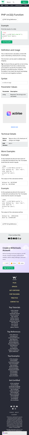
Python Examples (13, 366)
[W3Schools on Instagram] (18, 239)
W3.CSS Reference (13, 342)
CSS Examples (13, 360)
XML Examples (13, 374)
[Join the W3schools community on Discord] (14, 239)
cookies (10, 427)
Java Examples (14, 372)
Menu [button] (8, 2)
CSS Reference (14, 336)
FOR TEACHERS (14, 294)
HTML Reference (13, 334)
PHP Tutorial (14, 322)
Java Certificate (14, 395)
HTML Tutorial (14, 310)
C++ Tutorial (14, 325)
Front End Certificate (14, 388)
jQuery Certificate (14, 394)
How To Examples (13, 363)
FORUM (12, 412)
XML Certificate (14, 400)
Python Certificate (14, 391)
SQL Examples (13, 365)
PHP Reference (14, 345)
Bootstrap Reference (13, 344)
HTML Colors (13, 347)
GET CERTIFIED (14, 290)
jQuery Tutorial (14, 327)
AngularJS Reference (13, 350)
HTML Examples (14, 359)
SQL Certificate (14, 389)
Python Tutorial (14, 318)
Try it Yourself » (7, 42)
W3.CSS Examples (13, 368)
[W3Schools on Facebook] (16, 239)
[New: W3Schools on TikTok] (20, 239)
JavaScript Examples (13, 362)
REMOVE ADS (14, 127)
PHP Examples (13, 371)
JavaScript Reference (13, 338)
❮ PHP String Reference (9, 19)
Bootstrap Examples (13, 369)
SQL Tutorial (14, 316)
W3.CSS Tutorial (14, 319)
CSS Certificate (14, 385)
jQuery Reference (13, 351)
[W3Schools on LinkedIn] (11, 239)
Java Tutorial (14, 324)
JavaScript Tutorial (15, 313)
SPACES (14, 286)
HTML (6, 5)
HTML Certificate (14, 383)
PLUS (14, 283)
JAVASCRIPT (18, 5)
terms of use (19, 426)
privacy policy (17, 427)
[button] (13, 2)
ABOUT (17, 412)
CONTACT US (14, 302)
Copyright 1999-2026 (10, 429)
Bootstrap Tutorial (14, 321)
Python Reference (13, 341)
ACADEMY (14, 414)
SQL (26, 5)
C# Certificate (14, 398)
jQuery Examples (13, 375)
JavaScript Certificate (14, 386)
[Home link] (3, 2)
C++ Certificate (14, 397)
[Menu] (2, 5)
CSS (12, 5)
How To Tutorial (14, 315)
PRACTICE (14, 298)
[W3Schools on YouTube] (9, 239)
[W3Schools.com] (14, 279)
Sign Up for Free (8, 268)
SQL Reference (14, 339)
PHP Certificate (14, 392)
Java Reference (14, 348)
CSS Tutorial (14, 312)
